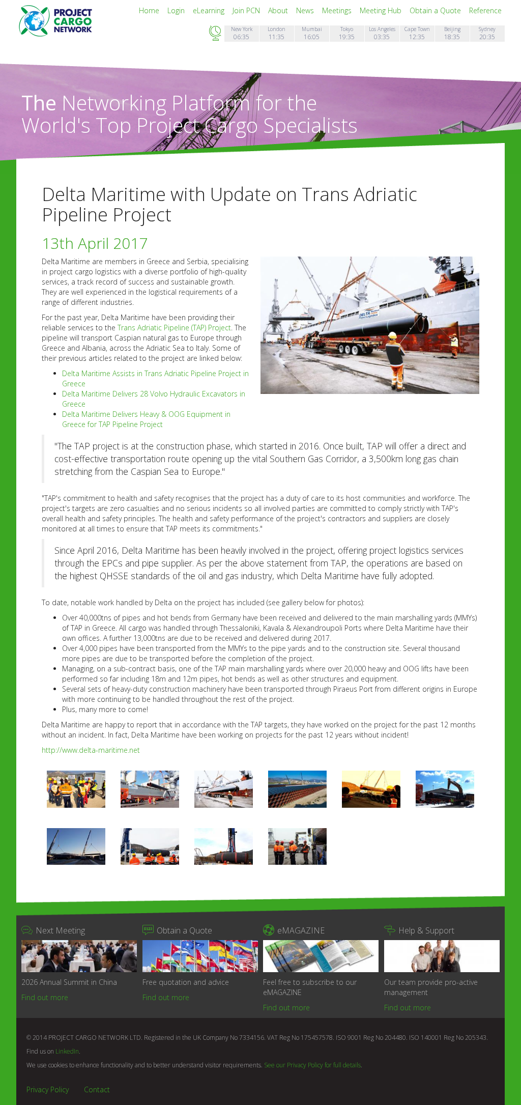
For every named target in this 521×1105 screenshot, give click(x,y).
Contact (97, 1089)
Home (150, 10)
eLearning (209, 10)
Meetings (338, 10)
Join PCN (247, 10)
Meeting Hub (381, 10)
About (279, 10)
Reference (485, 10)
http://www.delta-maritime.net (91, 750)
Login (177, 10)
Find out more (44, 997)
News (306, 10)
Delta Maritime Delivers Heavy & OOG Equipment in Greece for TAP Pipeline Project (146, 419)
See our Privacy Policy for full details (312, 1065)
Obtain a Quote (436, 10)
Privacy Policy (47, 1089)
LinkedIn (67, 1051)
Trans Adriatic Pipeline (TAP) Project (174, 327)
